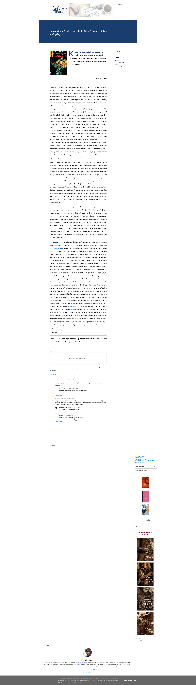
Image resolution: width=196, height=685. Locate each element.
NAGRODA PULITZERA (141, 459)
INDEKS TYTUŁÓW (140, 456)
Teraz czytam (145, 476)
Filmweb (83, 669)
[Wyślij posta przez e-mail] (99, 368)
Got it (136, 680)
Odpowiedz (58, 395)
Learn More (127, 680)
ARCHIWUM (138, 458)
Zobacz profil (87, 673)
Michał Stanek (63, 407)
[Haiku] (145, 501)
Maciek (61, 415)
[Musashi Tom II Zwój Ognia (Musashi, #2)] (145, 515)
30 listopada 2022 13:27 (70, 415)
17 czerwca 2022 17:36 (68, 380)
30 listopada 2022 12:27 (68, 398)
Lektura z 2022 (118, 69)
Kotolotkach (58, 248)
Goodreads (77, 669)
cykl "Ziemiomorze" (119, 62)
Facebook (88, 669)
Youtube (93, 669)
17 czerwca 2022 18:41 (72, 388)
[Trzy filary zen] (145, 487)
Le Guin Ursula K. (119, 66)
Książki (116, 64)
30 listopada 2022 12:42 (74, 407)
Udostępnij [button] (118, 51)
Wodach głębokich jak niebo (77, 306)
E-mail (97, 669)
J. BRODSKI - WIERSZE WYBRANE (144, 460)
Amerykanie (118, 60)
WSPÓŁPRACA (139, 462)
